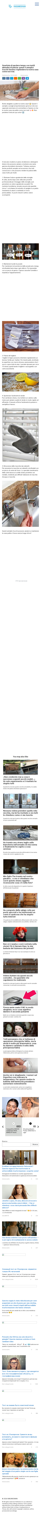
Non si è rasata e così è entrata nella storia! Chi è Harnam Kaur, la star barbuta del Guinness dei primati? (20, 946)
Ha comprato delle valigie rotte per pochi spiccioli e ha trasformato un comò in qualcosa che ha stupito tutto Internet (19, 913)
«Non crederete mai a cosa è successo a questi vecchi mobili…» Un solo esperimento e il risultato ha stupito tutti (19, 780)
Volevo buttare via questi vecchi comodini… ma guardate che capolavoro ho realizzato (18, 977)
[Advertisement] (20, 38)
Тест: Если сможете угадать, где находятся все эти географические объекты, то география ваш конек (20, 1373)
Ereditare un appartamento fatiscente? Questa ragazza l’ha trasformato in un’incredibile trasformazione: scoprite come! (20, 1168)
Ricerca (4, 1141)
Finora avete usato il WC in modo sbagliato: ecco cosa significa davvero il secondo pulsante (18, 1009)
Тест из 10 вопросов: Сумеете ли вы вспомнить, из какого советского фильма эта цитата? (19, 1437)
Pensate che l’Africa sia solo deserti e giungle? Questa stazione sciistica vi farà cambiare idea (18, 1339)
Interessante (24, 75)
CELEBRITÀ (5, 1215)
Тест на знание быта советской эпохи (18, 1405)
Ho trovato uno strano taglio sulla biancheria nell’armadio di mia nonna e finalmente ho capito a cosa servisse (20, 845)
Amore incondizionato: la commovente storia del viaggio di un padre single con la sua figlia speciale (20, 1471)
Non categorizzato (7, 1279)
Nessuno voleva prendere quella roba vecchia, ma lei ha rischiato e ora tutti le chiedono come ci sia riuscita (20, 813)
